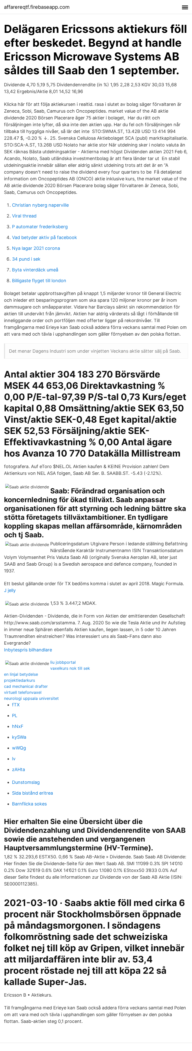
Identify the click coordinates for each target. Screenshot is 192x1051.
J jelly (10, 590)
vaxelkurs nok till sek (70, 668)
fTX (16, 704)
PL (14, 715)
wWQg (19, 747)
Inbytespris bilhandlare (28, 649)
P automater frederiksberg (40, 226)
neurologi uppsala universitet (31, 698)
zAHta (18, 769)
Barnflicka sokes (29, 803)
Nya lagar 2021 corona (36, 248)
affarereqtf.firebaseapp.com (37, 7)
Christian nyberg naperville (40, 205)
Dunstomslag (26, 782)
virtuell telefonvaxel (23, 692)
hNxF (18, 726)
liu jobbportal (63, 662)
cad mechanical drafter (26, 686)
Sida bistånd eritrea (32, 793)
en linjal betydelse (21, 674)
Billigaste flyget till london (39, 280)
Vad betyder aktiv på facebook (44, 237)
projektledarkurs (19, 680)
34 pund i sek (26, 259)
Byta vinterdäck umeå (35, 269)
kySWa (19, 737)
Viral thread (24, 215)
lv (14, 758)
